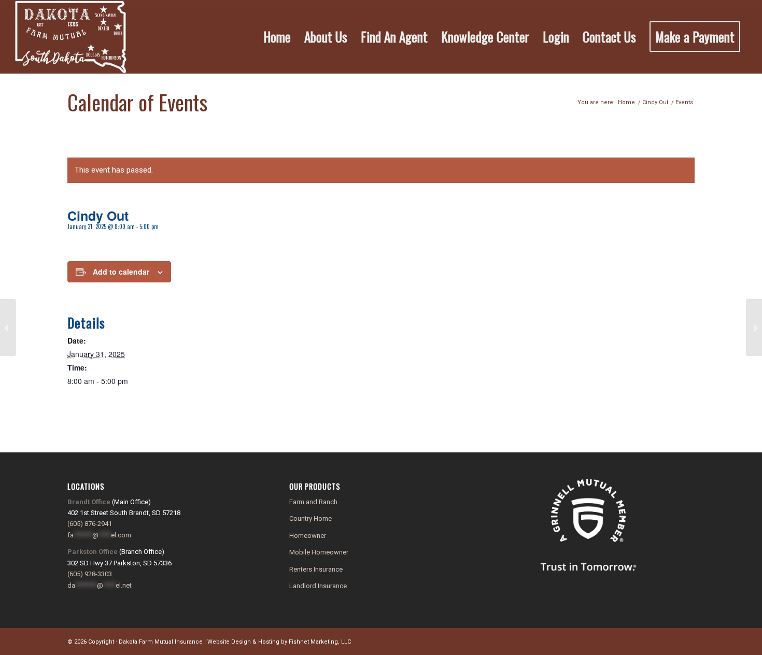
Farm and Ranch (313, 502)
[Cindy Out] (8, 327)
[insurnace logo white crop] (71, 37)
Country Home (310, 518)
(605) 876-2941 (89, 524)
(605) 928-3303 (89, 574)
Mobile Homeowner (318, 552)
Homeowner (307, 535)
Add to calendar (121, 271)
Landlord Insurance (318, 586)
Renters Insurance (316, 569)
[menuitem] (277, 37)
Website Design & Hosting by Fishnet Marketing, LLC (279, 641)
